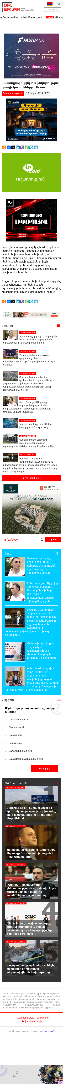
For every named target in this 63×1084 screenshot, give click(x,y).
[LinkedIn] (18, 147)
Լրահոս (7, 325)
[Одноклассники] (4, 147)
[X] (13, 147)
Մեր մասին (42, 1017)
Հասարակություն (12, 93)
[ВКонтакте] (9, 147)
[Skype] (31, 147)
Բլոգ (8, 553)
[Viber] (22, 147)
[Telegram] (36, 147)
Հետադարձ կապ (25, 1017)
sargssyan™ (50, 1031)
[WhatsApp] (27, 147)
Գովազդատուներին (32, 1021)
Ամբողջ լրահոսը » (31, 478)
